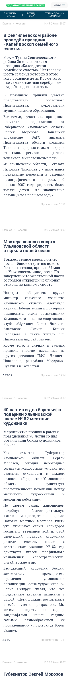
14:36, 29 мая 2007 (54, 230)
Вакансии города (10, 14)
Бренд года (31, 14)
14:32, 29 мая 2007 (54, 398)
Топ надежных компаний (54, 14)
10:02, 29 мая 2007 (54, 662)
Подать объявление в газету (25, 5)
